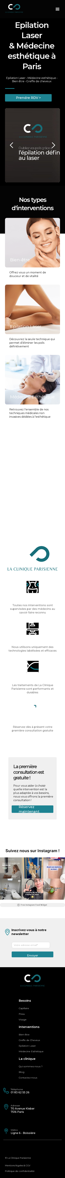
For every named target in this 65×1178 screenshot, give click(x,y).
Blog (21, 1072)
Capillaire (24, 1008)
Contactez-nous (28, 1077)
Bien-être (24, 1034)
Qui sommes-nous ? (30, 1066)
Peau (22, 1013)
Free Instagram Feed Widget (34, 905)
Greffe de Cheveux (29, 1040)
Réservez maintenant (29, 809)
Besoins (25, 1001)
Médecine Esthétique (31, 1051)
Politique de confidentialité (19, 1171)
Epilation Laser (27, 1045)
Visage (22, 1019)
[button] (57, 9)
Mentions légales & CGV (17, 1165)
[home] (26, 10)
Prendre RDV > (28, 98)
